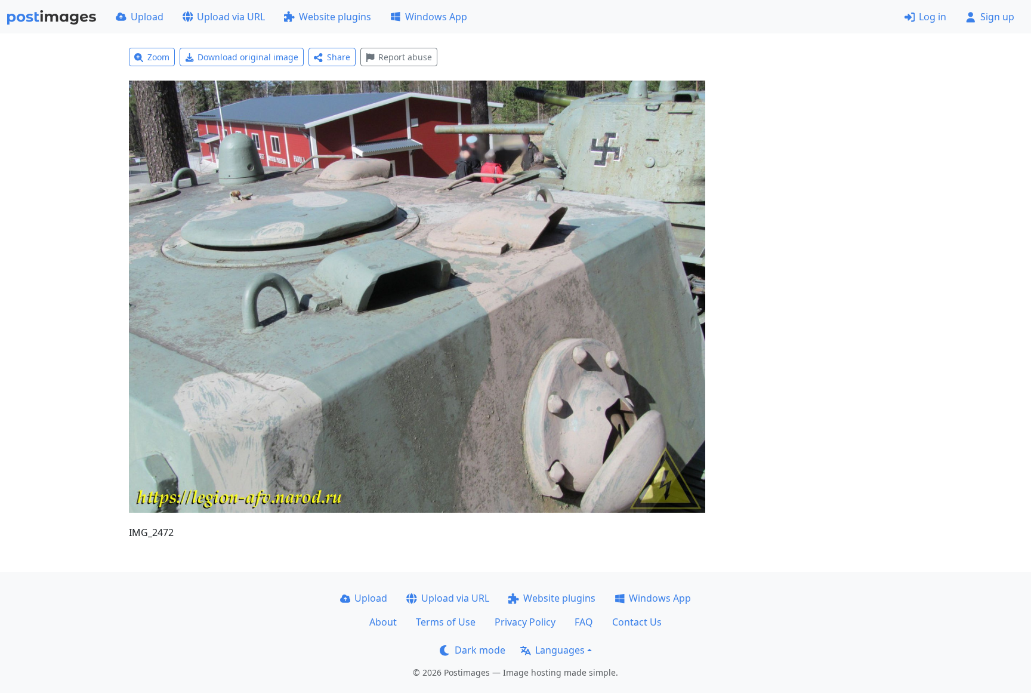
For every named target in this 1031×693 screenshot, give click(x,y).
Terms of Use (446, 622)
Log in (932, 16)
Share (338, 57)
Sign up (997, 16)
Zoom (158, 57)
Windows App (436, 16)
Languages (560, 650)
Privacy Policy (525, 622)
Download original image (247, 57)
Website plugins (335, 16)
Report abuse (405, 57)
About (383, 622)
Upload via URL (231, 16)
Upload (147, 16)
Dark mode (480, 650)
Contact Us (637, 622)
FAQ (584, 622)
